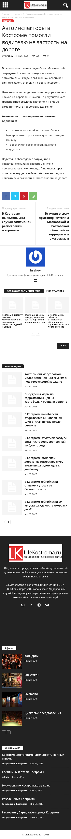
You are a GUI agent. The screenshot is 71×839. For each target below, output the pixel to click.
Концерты (31, 656)
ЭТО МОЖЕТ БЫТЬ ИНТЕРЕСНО (23, 291)
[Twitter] (15, 196)
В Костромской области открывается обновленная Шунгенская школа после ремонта (58, 320)
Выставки (31, 694)
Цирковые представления (42, 713)
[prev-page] (33, 333)
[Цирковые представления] (12, 718)
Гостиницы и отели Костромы (23, 772)
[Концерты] (12, 661)
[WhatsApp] (33, 196)
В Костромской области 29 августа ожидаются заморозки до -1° (45, 505)
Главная (6, 13)
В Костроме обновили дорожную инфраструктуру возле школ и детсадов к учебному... (43, 463)
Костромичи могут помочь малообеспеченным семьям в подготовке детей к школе (12, 320)
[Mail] (35, 280)
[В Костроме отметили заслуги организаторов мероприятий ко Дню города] (12, 443)
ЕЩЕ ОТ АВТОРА (55, 291)
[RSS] (32, 605)
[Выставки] (12, 699)
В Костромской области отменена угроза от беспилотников (41, 485)
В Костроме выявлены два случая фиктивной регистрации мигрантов (17, 221)
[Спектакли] (12, 680)
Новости (18, 13)
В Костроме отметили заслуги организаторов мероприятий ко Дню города (45, 441)
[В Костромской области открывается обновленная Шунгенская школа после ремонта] (58, 305)
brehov (9, 55)
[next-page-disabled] (9, 732)
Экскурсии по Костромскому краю (26, 785)
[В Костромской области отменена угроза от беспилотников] (12, 487)
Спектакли (31, 675)
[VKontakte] (47, 605)
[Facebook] (6, 196)
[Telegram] (40, 605)
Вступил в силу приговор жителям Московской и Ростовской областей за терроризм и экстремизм (54, 225)
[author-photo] (35, 257)
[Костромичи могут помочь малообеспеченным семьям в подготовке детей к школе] (12, 305)
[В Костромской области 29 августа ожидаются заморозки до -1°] (12, 507)
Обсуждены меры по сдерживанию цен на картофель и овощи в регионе (35, 318)
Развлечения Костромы (18, 799)
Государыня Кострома (14, 763)
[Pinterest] (24, 196)
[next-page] (38, 333)
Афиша (9, 648)
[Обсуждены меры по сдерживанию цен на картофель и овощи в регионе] (35, 305)
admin (5, 776)
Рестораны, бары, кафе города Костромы (31, 812)
